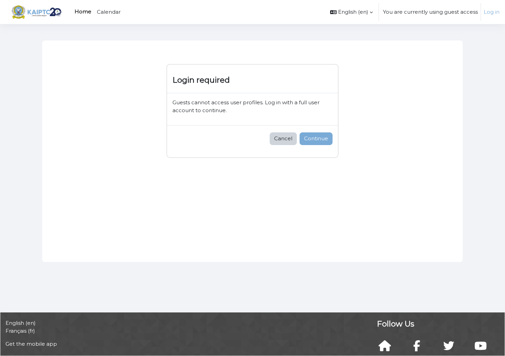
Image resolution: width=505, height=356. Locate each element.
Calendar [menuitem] (109, 12)
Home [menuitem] (83, 11)
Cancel (283, 138)
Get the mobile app (31, 344)
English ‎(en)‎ (20, 323)
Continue (316, 138)
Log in (492, 12)
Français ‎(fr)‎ (20, 331)
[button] (351, 12)
